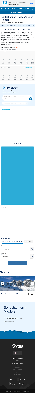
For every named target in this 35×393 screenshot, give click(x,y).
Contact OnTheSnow (17, 358)
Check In (3, 245)
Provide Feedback (4, 109)
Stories (20, 9)
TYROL (3, 22)
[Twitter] (16, 379)
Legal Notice (17, 365)
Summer (19, 13)
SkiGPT (27, 9)
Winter (13, 13)
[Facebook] (24, 379)
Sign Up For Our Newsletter (17, 363)
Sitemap (17, 371)
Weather (6, 9)
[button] (32, 9)
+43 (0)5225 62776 (9, 321)
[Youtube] (11, 379)
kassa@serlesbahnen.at (11, 324)
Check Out (3, 253)
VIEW (31, 294)
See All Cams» (17, 144)
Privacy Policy (17, 367)
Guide (3, 25)
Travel (13, 9)
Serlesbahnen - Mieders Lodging (12, 241)
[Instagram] (20, 379)
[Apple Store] (22, 383)
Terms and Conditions (17, 369)
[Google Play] (13, 383)
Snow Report (11, 25)
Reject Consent (17, 374)
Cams (28, 25)
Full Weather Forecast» (28, 67)
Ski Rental (28, 241)
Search (17, 263)
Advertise (17, 360)
